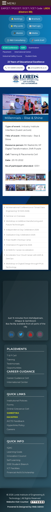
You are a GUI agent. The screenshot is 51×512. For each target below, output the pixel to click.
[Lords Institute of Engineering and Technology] (25, 79)
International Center (23, 52)
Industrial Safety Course (12, 56)
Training (11, 359)
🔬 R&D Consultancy (16, 40)
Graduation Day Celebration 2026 (20, 235)
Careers (11, 429)
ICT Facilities (13, 468)
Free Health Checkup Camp (18, 240)
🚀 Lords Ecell (38, 40)
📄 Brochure (34, 19)
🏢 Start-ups (35, 26)
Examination (34, 47)
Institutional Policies (17, 400)
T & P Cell (11, 355)
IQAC (9, 447)
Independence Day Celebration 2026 (22, 230)
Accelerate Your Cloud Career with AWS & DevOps (24, 257)
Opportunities (14, 367)
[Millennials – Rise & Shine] (26, 104)
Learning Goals (14, 452)
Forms (10, 404)
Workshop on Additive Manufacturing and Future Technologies (24, 223)
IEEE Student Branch (17, 464)
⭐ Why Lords (17, 26)
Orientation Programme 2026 (19, 245)
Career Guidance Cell (18, 378)
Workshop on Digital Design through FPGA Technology (24, 265)
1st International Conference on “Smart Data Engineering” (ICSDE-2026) (25, 209)
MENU (11, 3)
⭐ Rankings (16, 19)
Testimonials (13, 363)
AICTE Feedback (15, 421)
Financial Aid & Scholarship (20, 472)
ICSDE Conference (10, 47)
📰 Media (33, 33)
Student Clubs (31, 56)
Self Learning (13, 460)
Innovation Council (16, 456)
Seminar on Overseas (15, 216)
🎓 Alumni (18, 33)
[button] (4, 3)
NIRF (23, 47)
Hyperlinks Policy (15, 425)
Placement (7, 52)
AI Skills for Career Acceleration (20, 250)
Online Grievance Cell (18, 408)
